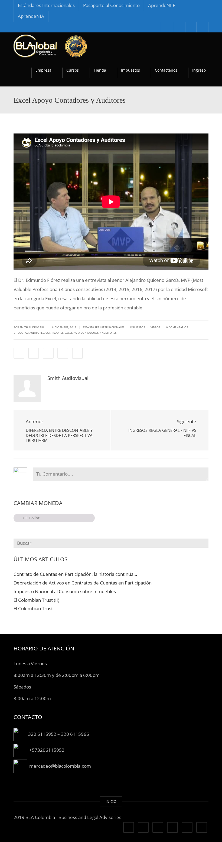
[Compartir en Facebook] (19, 353)
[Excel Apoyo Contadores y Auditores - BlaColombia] (50, 46)
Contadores (54, 333)
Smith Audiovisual (68, 378)
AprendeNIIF (161, 5)
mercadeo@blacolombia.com (60, 766)
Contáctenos (166, 70)
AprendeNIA (31, 16)
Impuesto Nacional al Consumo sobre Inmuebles (65, 591)
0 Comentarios (177, 327)
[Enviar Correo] (77, 353)
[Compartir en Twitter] (33, 353)
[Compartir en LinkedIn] (48, 353)
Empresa (43, 70)
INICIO (111, 801)
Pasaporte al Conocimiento (111, 5)
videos (155, 327)
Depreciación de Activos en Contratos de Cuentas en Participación (83, 583)
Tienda (100, 70)
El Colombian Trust (33, 608)
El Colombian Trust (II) (36, 600)
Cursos (72, 70)
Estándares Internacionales (46, 5)
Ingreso (199, 70)
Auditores (37, 333)
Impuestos (130, 70)
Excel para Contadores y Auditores (90, 333)
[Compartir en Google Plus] (62, 353)
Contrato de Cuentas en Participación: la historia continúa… (75, 574)
